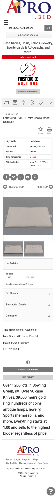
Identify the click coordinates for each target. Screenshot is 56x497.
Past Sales (43, 463)
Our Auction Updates (27, 35)
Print (49, 133)
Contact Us (11, 463)
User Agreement (27, 463)
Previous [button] (6, 215)
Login (17, 459)
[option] (28, 216)
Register (26, 459)
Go (48, 27)
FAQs (35, 459)
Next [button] (49, 215)
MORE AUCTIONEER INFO (28, 92)
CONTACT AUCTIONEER (28, 370)
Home (9, 459)
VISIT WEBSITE (28, 377)
